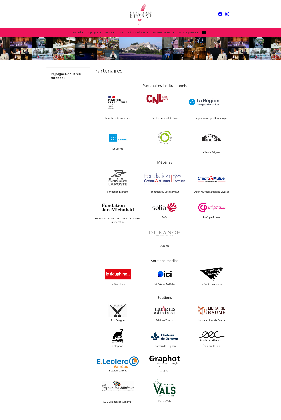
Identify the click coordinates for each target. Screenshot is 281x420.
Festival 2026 (113, 32)
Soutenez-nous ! (162, 32)
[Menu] (204, 32)
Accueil (76, 32)
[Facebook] (220, 14)
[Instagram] (227, 14)
